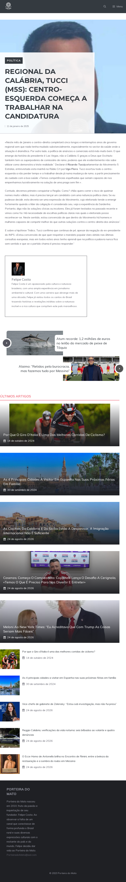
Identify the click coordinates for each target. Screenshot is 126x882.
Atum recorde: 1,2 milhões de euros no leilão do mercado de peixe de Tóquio (83, 343)
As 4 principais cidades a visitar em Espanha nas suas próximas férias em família (69, 677)
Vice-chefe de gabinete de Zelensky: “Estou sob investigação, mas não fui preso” (69, 704)
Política (14, 60)
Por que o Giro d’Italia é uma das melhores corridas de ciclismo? (54, 435)
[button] (104, 6)
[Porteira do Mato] (8, 6)
